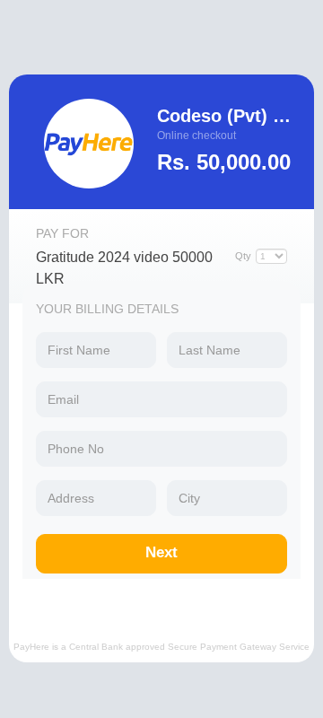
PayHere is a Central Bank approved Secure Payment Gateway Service (161, 647)
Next (161, 552)
